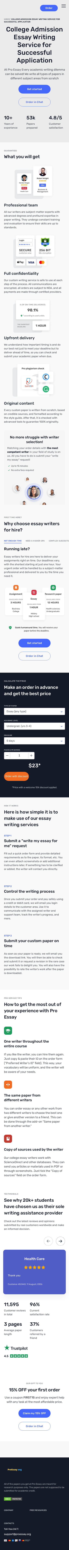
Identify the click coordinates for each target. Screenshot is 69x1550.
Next (60, 1241)
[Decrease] (7, 755)
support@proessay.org (17, 1534)
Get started (34, 89)
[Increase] (31, 755)
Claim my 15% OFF (34, 1413)
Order (48, 8)
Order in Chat (34, 102)
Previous (48, 1241)
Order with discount (16, 776)
